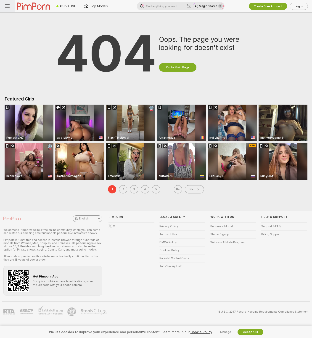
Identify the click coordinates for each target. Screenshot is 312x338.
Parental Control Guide (174, 258)
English (84, 218)
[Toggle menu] (7, 6)
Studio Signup (219, 234)
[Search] (188, 6)
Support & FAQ (271, 226)
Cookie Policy (201, 332)
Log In (299, 6)
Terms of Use (168, 234)
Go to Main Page (177, 67)
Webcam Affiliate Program (227, 242)
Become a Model (221, 226)
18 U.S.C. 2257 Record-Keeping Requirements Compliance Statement (262, 311)
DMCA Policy (168, 242)
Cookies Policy (169, 250)
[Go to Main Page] (33, 6)
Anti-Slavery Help (170, 266)
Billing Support (271, 234)
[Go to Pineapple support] (72, 311)
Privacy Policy (168, 226)
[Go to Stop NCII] (94, 311)
